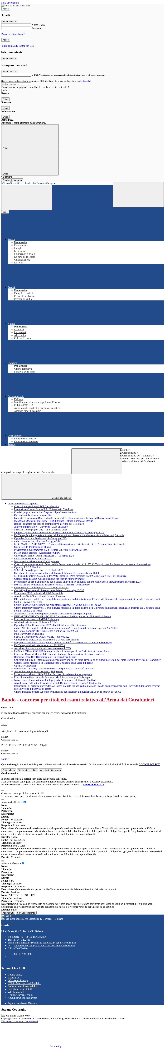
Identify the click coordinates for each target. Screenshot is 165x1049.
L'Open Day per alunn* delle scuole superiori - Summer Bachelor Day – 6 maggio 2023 (59, 532)
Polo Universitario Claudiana (29, 633)
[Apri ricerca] (138, 194)
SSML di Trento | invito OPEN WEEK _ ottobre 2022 (41, 636)
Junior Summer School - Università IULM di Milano (41, 526)
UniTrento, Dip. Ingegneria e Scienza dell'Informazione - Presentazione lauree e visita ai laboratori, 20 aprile (69, 535)
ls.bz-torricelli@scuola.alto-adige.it (45, 942)
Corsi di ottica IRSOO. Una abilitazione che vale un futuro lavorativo (49, 578)
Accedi (6, 9)
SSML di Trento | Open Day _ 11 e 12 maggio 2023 (40, 529)
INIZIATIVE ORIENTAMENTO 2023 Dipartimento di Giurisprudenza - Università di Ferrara (62, 616)
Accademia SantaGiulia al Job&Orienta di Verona (39, 596)
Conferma (17, 180)
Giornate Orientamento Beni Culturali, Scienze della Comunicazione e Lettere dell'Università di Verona (66, 518)
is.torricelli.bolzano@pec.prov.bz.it (44, 945)
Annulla (6, 180)
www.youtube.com (11, 863)
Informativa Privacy (18, 980)
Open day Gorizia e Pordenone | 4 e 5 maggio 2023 (40, 538)
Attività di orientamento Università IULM (35, 622)
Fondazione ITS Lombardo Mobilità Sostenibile (38, 593)
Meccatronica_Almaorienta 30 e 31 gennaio (36, 561)
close (5, 212)
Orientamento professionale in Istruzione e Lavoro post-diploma (46, 639)
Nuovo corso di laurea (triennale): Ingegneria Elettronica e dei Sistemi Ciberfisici (55, 680)
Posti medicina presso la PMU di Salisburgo (36, 619)
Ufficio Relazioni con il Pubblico (24, 983)
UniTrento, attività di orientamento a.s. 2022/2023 (39, 645)
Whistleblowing (16, 992)
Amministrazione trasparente (22, 997)
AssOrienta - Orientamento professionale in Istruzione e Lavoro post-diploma (53, 613)
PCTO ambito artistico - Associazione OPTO (37, 552)
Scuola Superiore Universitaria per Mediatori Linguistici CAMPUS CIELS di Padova (57, 604)
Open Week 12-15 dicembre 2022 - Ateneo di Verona (41, 587)
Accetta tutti (50, 770)
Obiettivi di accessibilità (20, 989)
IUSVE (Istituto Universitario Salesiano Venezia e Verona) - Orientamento (52, 584)
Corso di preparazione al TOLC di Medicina (36, 506)
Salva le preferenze (26, 913)
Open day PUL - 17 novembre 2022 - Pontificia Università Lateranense (50, 625)
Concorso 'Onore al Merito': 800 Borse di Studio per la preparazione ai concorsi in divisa (59, 654)
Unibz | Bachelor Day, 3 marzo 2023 (33, 558)
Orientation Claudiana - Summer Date (33, 515)
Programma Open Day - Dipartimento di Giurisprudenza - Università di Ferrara (54, 668)
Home (125, 449)
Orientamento (129, 452)
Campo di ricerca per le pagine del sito (20, 472)
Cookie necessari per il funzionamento (21, 793)
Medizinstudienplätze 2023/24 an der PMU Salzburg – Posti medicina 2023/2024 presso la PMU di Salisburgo (70, 576)
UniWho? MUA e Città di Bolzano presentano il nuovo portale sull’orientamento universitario (61, 651)
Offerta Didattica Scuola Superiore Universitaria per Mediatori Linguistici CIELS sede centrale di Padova (67, 691)
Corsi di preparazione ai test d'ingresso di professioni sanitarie (45, 512)
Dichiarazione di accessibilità (22, 986)
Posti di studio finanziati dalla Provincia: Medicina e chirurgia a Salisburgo (52, 677)
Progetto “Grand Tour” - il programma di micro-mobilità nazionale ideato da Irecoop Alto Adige (63, 642)
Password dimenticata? (12, 34)
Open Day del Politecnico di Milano (32, 547)
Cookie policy (15, 974)
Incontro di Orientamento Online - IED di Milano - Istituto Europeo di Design (53, 521)
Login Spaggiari (84, 81)
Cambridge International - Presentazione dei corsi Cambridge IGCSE (49, 590)
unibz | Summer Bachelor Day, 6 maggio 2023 (37, 541)
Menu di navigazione (61, 498)
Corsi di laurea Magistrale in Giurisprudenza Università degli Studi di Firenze (53, 662)
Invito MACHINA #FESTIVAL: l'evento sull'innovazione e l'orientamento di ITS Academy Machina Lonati (69, 544)
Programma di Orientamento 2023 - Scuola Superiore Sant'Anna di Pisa (50, 549)
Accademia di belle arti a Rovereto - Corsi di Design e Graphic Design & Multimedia (57, 683)
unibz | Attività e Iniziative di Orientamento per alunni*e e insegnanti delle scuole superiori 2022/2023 (65, 628)
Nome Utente (38, 24)
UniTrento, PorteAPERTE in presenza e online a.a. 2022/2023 (46, 631)
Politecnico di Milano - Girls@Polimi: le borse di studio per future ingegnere (53, 674)
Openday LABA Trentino (27, 567)
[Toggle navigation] (26, 197)
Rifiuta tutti (27, 770)
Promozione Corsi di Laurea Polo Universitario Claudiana (43, 509)
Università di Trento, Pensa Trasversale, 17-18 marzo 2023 (44, 555)
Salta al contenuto (10, 2)
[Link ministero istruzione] (15, 5)
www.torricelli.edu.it (12, 802)
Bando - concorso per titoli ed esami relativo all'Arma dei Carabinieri (49, 523)
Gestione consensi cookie (21, 995)
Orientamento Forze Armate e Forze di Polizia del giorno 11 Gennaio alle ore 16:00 (56, 573)
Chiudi (5, 99)
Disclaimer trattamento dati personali (19, 1021)
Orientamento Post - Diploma (137, 455)
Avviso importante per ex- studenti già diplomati (38, 671)
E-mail (35, 74)
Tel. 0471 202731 (21, 939)
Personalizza (9, 770)
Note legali (13, 977)
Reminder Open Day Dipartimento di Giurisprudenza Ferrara (45, 657)
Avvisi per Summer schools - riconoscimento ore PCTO (42, 648)
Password (37, 28)
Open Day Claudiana (25, 665)
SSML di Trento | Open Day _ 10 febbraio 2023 (38, 570)
